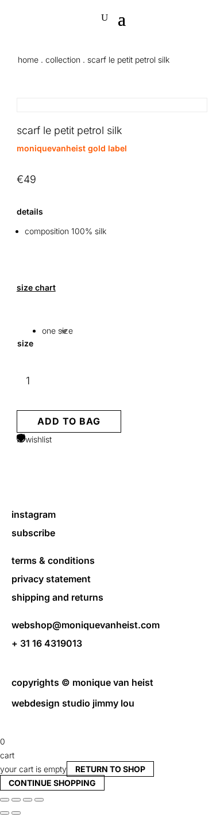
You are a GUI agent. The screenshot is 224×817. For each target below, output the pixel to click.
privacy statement (51, 579)
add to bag (69, 421)
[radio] (57, 330)
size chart (36, 287)
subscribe (33, 533)
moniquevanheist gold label (72, 148)
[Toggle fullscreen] (16, 799)
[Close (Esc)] (39, 799)
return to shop (110, 769)
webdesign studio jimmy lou (72, 703)
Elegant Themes (100, 714)
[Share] (27, 799)
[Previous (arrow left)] (4, 813)
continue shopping (52, 783)
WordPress (42, 728)
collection (62, 59)
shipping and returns (57, 597)
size (25, 343)
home (28, 59)
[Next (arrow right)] (16, 813)
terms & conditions (53, 560)
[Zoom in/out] (4, 799)
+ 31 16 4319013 (46, 643)
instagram (33, 514)
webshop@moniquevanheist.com (85, 625)
